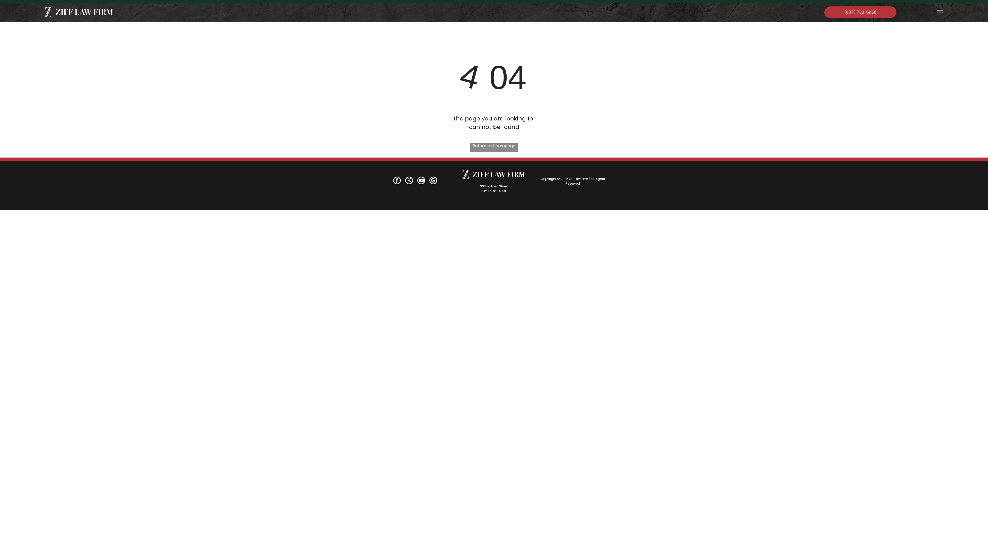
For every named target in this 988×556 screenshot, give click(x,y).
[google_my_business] (433, 181)
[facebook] (397, 181)
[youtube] (421, 181)
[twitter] (409, 181)
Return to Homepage (494, 146)
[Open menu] (940, 12)
